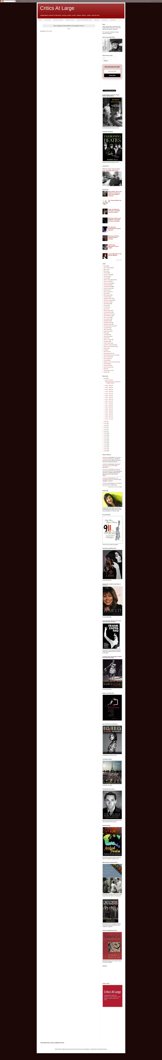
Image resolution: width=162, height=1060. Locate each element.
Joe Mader (106, 334)
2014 (105, 443)
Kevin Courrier (107, 274)
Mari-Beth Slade (107, 322)
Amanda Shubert (108, 324)
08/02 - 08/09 (108, 387)
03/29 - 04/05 (108, 407)
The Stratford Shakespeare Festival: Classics (114, 228)
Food (105, 350)
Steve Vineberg (107, 267)
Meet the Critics (70, 19)
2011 (105, 448)
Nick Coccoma (107, 317)
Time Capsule (107, 358)
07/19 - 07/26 (108, 391)
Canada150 (106, 327)
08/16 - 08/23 (108, 380)
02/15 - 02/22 (108, 413)
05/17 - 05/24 (108, 403)
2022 (105, 427)
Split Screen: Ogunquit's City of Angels (113, 246)
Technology (106, 363)
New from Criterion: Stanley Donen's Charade (113, 237)
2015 (105, 441)
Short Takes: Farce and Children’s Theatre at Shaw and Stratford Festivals (115, 193)
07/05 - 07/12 (108, 393)
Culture (105, 278)
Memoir (105, 338)
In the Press (47, 19)
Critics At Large (57, 8)
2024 (105, 423)
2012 (105, 446)
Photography (107, 320)
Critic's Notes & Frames (109, 326)
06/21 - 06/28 (108, 397)
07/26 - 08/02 (108, 389)
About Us (96, 19)
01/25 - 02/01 (108, 416)
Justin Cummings (108, 283)
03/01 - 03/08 (108, 411)
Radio (105, 368)
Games (105, 308)
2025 (105, 421)
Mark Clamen (107, 291)
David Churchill (107, 288)
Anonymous (105, 457)
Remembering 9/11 (108, 353)
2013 (105, 445)
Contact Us (105, 19)
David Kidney (107, 303)
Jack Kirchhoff (107, 336)
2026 (105, 378)
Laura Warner (107, 319)
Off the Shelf (106, 329)
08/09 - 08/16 (108, 385)
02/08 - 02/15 (108, 415)
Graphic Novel (107, 331)
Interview (106, 290)
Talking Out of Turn (108, 314)
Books (105, 269)
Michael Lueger (107, 310)
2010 (105, 450)
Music (105, 271)
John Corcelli (107, 281)
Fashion (105, 348)
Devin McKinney (107, 312)
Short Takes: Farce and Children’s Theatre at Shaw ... (113, 382)
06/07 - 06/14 (108, 401)
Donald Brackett (107, 286)
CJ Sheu (106, 307)
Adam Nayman (107, 365)
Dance (105, 293)
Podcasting (106, 360)
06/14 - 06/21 (108, 399)
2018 (105, 435)
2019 (105, 433)
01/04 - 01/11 (108, 419)
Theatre (105, 272)
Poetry (105, 332)
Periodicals (106, 341)
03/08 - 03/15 (108, 409)
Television (106, 276)
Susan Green (107, 302)
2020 (105, 431)
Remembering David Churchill (111, 355)
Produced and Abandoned (110, 346)
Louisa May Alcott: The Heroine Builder (115, 254)
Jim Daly (106, 372)
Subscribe (113, 19)
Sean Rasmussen (108, 370)
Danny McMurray (108, 315)
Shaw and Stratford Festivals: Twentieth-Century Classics (114, 211)
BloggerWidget (119, 260)
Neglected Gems (107, 298)
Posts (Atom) (49, 31)
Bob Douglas (107, 295)
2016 (105, 439)
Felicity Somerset (108, 367)
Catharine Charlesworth (109, 344)
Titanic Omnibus (107, 356)
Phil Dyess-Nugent (108, 300)
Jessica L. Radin (107, 339)
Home (40, 19)
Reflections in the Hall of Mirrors (111, 362)
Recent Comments (58, 19)
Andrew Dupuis (107, 343)
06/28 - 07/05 (108, 395)
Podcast (105, 305)
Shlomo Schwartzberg (109, 279)
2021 (105, 429)
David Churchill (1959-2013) (84, 19)
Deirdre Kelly (107, 284)
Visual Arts (106, 296)
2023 (105, 425)
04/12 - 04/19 (108, 405)
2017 (105, 437)
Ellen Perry (106, 351)
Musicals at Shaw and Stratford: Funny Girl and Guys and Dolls (114, 220)
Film (105, 266)
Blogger (105, 1049)
